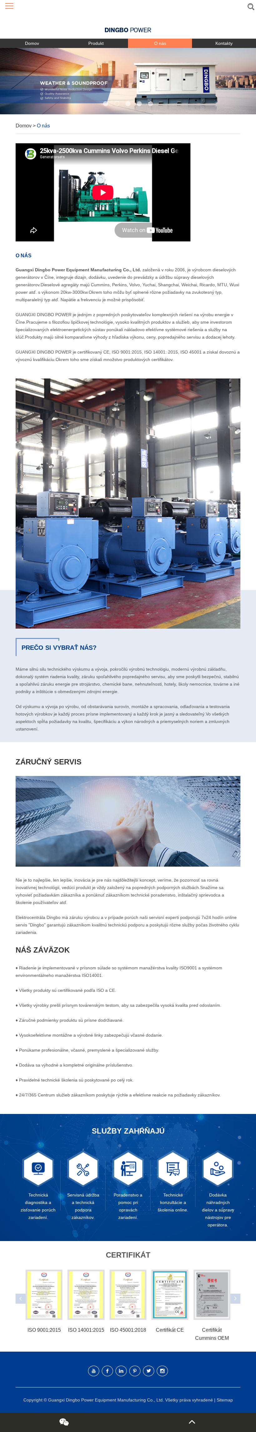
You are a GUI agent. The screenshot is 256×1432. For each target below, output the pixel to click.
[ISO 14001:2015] (86, 1294)
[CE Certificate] (170, 1294)
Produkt (96, 43)
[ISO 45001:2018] (128, 1294)
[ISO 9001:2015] (44, 1294)
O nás (160, 43)
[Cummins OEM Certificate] (212, 1294)
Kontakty (224, 43)
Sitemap (225, 1399)
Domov (32, 43)
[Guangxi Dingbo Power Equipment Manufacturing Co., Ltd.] (128, 25)
